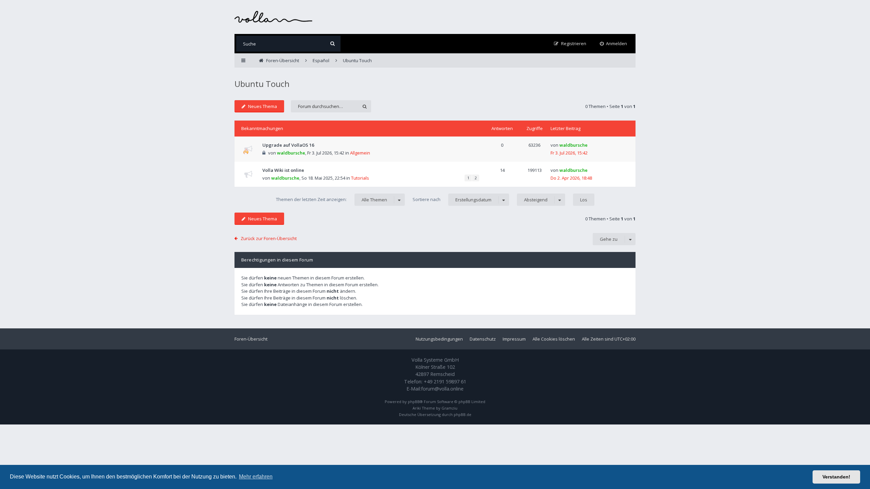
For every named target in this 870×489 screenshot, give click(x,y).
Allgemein (360, 153)
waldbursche (291, 153)
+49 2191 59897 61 (445, 381)
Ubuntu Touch (262, 83)
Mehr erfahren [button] (256, 476)
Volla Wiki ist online (283, 170)
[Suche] (333, 44)
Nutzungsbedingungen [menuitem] (439, 339)
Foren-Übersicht (250, 339)
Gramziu (449, 408)
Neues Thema (262, 106)
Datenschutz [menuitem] (483, 339)
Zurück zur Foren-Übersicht (269, 238)
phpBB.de (462, 414)
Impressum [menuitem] (514, 339)
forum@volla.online (442, 388)
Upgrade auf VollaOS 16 (288, 145)
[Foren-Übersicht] (273, 17)
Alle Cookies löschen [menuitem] (554, 339)
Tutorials (360, 178)
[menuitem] (613, 44)
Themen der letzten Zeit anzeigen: (331, 199)
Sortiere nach (452, 199)
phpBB (414, 401)
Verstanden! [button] (836, 476)
